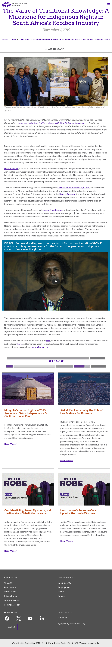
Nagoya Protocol (67, 194)
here (48, 340)
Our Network (10, 591)
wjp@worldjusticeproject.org (71, 623)
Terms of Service (12, 600)
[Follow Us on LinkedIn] (42, 618)
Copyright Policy (12, 604)
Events (61, 591)
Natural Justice (11, 168)
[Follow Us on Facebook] (7, 618)
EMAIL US (11, 627)
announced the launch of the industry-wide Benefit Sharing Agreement (52, 123)
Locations (62, 617)
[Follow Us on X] (18, 618)
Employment (64, 587)
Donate (61, 596)
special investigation (53, 210)
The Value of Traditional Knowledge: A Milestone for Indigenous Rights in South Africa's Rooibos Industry (64, 39)
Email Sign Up (64, 583)
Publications (10, 587)
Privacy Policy (10, 596)
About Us (8, 583)
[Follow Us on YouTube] (30, 618)
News (13, 39)
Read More (10, 443)
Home (5, 39)
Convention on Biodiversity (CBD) (73, 187)
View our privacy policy (89, 643)
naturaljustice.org (40, 347)
